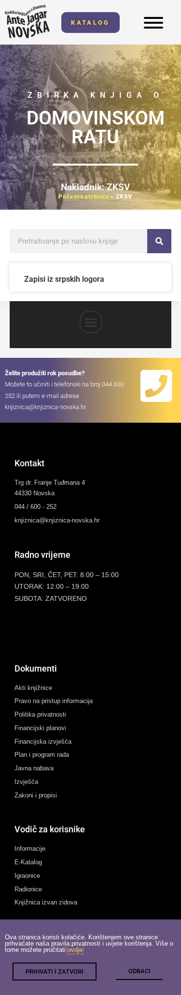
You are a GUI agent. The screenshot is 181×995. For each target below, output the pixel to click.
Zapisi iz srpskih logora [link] (64, 279)
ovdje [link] (75, 949)
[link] (27, 21)
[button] (91, 322)
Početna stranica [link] (83, 196)
